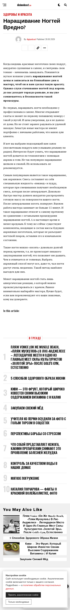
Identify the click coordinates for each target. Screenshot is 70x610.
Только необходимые (18, 602)
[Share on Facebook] (25, 48)
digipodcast (31, 39)
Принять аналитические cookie (23, 595)
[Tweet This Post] (31, 48)
